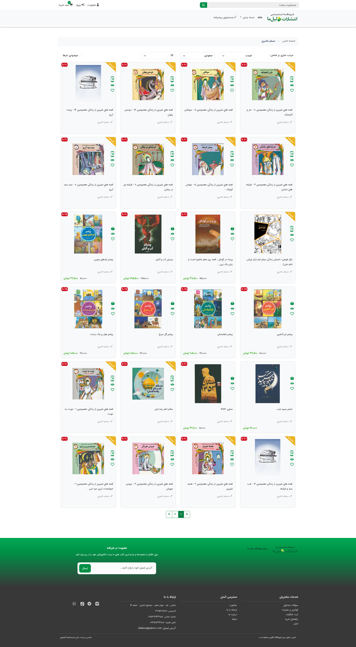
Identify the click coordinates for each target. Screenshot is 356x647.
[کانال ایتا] (81, 604)
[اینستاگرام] (97, 604)
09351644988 (157, 622)
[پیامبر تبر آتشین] (284, 342)
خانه (260, 17)
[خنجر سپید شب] (284, 417)
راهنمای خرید (291, 619)
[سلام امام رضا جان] (164, 417)
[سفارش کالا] (292, 79)
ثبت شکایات (292, 614)
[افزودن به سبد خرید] (232, 228)
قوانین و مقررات (290, 610)
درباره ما (233, 614)
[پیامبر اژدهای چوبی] (103, 267)
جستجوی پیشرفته (223, 17)
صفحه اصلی (288, 41)
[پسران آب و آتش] (164, 267)
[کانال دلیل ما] (89, 604)
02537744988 (155, 617)
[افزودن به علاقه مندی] (292, 91)
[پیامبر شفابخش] (225, 342)
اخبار (296, 624)
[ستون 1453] (227, 417)
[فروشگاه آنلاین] (282, 17)
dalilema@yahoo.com (150, 628)
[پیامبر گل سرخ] (166, 342)
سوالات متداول (290, 605)
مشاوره (233, 605)
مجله (234, 619)
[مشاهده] (291, 85)
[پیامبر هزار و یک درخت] (101, 342)
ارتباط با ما (232, 610)
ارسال (85, 568)
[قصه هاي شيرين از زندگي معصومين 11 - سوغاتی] (208, 117)
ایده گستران (65, 637)
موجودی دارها (70, 55)
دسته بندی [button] (248, 17)
